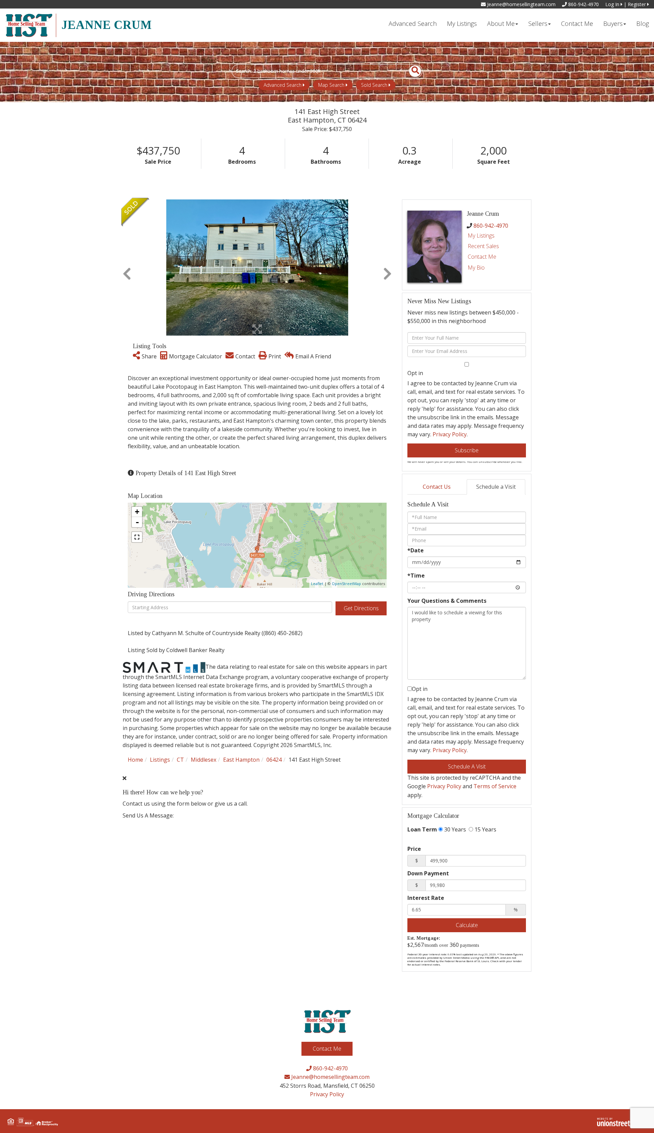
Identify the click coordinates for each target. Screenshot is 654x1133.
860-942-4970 (583, 4)
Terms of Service (494, 786)
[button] (411, 71)
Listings (160, 759)
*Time (416, 575)
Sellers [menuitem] (537, 23)
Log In (613, 4)
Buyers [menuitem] (613, 23)
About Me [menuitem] (501, 23)
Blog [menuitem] (642, 23)
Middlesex (203, 759)
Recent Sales (483, 246)
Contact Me (482, 256)
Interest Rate (425, 898)
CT (180, 759)
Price (414, 849)
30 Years (454, 829)
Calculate (467, 925)
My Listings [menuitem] (462, 23)
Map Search (331, 85)
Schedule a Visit (496, 486)
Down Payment (428, 873)
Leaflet (317, 583)
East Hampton (241, 759)
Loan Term (422, 829)
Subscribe (467, 450)
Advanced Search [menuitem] (413, 23)
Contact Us (437, 486)
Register (637, 4)
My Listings (481, 235)
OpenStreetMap (346, 583)
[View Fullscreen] (137, 537)
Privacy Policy (450, 434)
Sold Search (374, 85)
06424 (274, 759)
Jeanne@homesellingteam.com (521, 4)
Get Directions (361, 608)
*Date (415, 550)
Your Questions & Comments (446, 600)
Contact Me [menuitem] (577, 23)
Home (135, 759)
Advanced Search (282, 85)
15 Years (484, 829)
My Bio (476, 267)
